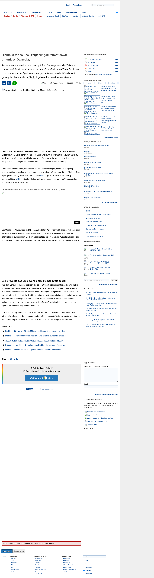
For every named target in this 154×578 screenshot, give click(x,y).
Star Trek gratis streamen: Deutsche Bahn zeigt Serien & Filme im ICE (101, 314)
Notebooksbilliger (107, 418)
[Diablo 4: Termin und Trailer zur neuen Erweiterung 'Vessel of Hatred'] (92, 120)
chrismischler (88, 153)
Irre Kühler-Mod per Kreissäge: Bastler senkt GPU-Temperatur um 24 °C (100, 299)
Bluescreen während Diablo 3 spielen (96, 146)
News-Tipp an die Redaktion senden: (96, 366)
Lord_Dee (87, 182)
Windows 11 (38, 558)
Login (68, 5)
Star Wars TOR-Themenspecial (96, 225)
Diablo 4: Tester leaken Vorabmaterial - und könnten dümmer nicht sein (35, 336)
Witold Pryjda (58, 83)
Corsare (86, 147)
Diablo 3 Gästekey (90, 157)
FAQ (59, 12)
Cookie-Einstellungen (69, 569)
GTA (36, 571)
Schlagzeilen (22, 12)
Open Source (39, 565)
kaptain (86, 164)
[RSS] (109, 12)
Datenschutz (67, 567)
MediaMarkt (101, 411)
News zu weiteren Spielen (94, 236)
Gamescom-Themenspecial (95, 229)
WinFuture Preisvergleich (103, 75)
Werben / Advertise (68, 565)
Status (65, 571)
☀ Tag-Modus (7, 551)
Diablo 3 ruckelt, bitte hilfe (92, 162)
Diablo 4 (33, 77)
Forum (88, 564)
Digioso (86, 158)
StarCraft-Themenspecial (94, 222)
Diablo (14, 359)
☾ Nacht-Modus (19, 551)
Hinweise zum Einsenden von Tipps (106, 394)
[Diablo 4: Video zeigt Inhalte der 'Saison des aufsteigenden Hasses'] (92, 89)
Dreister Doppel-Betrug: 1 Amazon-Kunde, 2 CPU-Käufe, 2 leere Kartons (100, 325)
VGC (18, 179)
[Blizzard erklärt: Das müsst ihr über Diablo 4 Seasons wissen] (92, 130)
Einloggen (66, 560)
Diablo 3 (87, 151)
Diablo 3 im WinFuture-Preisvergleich (98, 214)
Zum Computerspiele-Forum (109, 202)
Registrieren (77, 5)
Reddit (43, 176)
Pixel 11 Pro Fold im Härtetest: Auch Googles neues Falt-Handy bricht (100, 320)
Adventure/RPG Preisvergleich (108, 284)
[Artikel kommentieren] (10, 389)
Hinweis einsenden (46, 389)
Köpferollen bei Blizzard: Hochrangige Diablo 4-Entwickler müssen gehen (36, 345)
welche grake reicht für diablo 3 (94, 180)
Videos (49, 12)
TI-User (86, 193)
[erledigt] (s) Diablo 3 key (92, 168)
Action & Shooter (88, 16)
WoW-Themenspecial (93, 218)
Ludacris (86, 177)
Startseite (8, 12)
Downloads (36, 12)
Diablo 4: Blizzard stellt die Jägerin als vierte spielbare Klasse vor (33, 350)
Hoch (4, 556)
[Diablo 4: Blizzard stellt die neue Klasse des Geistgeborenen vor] (92, 110)
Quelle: (86, 384)
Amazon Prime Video (41, 569)
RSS (87, 560)
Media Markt (38, 560)
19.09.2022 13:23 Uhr (72, 83)
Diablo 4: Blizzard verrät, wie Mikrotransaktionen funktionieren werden (35, 331)
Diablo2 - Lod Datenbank (92, 197)
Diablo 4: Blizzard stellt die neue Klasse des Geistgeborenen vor (108, 109)
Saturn (95, 415)
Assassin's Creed (53, 16)
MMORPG (101, 16)
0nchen (86, 169)
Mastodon (89, 573)
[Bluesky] (117, 12)
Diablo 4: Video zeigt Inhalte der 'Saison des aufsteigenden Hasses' (108, 88)
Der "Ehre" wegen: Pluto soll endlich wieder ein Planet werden (101, 309)
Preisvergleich (71, 12)
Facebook (89, 567)
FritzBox (37, 567)
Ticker (12, 560)
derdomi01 (87, 188)
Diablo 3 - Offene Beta (91, 186)
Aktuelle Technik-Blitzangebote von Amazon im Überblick (101, 293)
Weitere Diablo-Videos (111, 137)
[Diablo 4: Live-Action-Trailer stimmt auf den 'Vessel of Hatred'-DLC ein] (92, 100)
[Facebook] (113, 12)
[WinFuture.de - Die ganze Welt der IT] (21, 6)
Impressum (66, 562)
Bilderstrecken (15, 569)
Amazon (97, 424)
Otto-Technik (102, 421)
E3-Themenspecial (92, 232)
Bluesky (88, 570)
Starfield (65, 16)
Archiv (12, 571)
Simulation (75, 16)
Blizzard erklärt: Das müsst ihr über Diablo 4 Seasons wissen (108, 129)
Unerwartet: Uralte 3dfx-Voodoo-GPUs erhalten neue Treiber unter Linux (101, 304)
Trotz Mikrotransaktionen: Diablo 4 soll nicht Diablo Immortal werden (34, 340)
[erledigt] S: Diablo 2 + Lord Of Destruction (98, 191)
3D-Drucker (38, 573)
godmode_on (88, 199)
